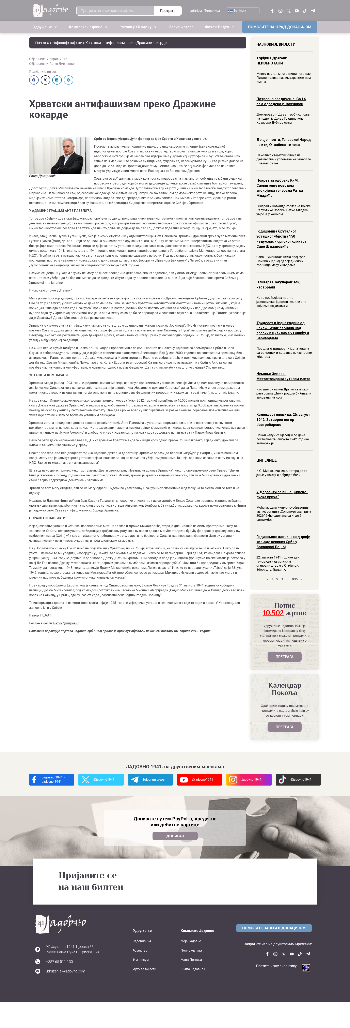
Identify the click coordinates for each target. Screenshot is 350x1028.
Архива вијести (144, 969)
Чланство (140, 950)
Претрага (167, 11)
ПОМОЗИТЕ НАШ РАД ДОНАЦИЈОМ (279, 27)
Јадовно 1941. (143, 941)
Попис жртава (181, 27)
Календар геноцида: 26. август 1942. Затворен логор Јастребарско (283, 419)
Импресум (141, 959)
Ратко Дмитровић (62, 63)
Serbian (239, 10)
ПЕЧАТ (45, 615)
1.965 (294, 579)
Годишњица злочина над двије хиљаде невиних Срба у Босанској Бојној (283, 542)
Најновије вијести (67, 42)
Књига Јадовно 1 (193, 969)
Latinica (196, 10)
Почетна (42, 42)
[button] (34, 80)
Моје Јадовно (191, 941)
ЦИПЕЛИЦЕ (266, 460)
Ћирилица (212, 10)
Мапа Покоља (191, 959)
